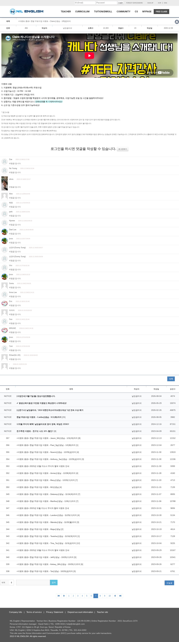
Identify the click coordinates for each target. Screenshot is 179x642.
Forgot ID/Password (134, 3)
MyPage (146, 11)
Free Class (161, 12)
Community (123, 11)
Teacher (66, 11)
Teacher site (102, 612)
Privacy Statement (54, 612)
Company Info (15, 612)
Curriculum (82, 11)
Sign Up (150, 3)
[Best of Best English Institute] (26, 11)
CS (136, 11)
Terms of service (34, 612)
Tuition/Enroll (103, 11)
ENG (165, 3)
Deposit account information (80, 612)
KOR (159, 3)
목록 (171, 379)
